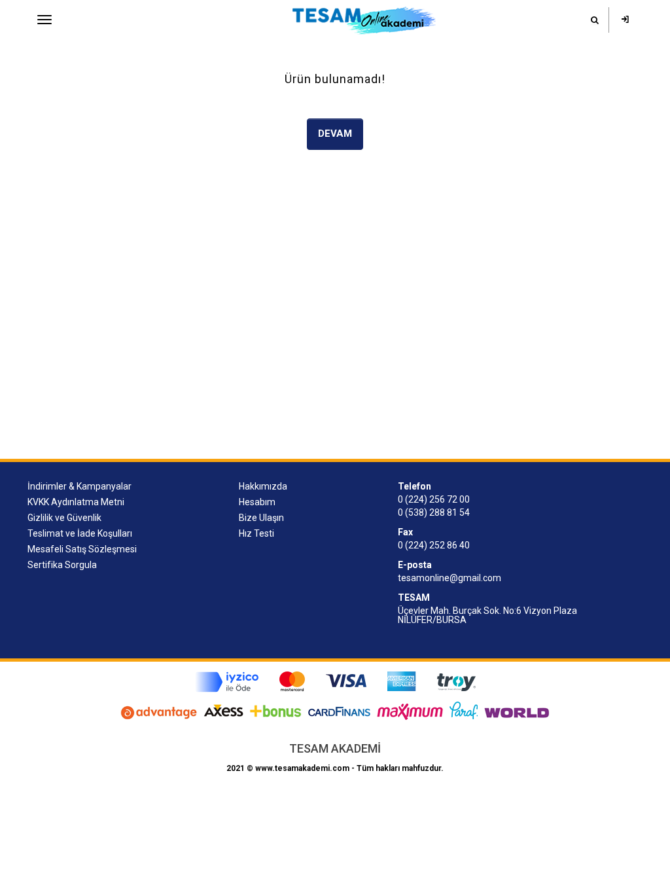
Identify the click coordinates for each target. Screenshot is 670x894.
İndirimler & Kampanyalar (79, 486)
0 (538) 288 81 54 (434, 512)
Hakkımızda (263, 486)
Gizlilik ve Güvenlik (64, 517)
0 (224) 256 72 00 (434, 499)
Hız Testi (256, 533)
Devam (335, 133)
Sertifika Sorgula (62, 565)
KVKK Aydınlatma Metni (75, 502)
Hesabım (257, 502)
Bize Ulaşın (261, 517)
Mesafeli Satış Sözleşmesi (82, 549)
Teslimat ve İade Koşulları (79, 533)
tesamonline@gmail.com (449, 578)
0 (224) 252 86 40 (434, 545)
